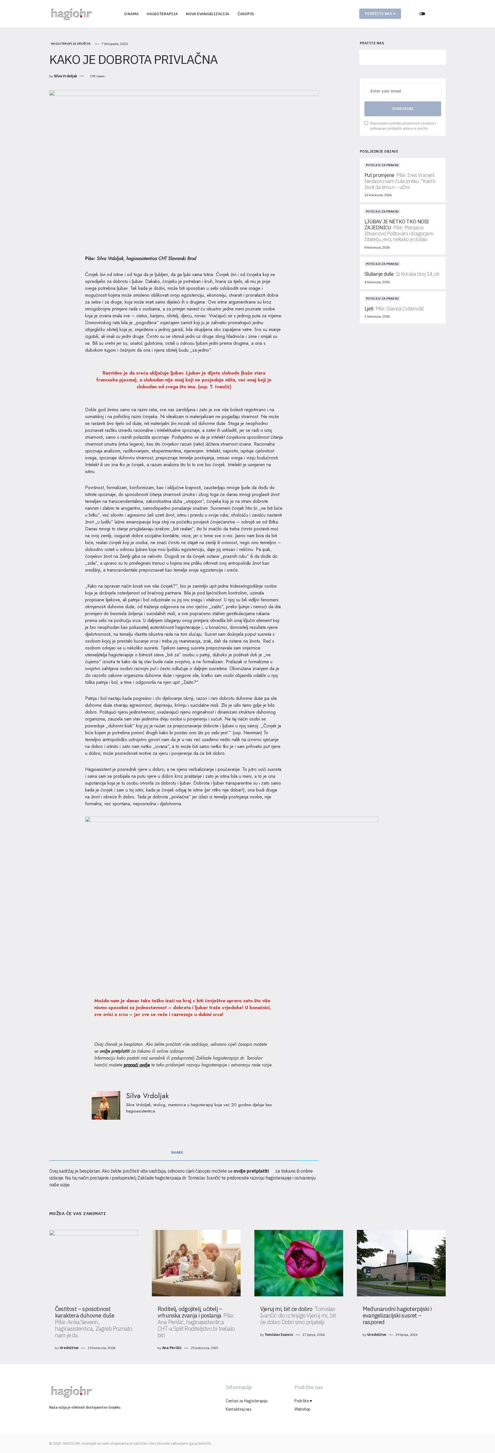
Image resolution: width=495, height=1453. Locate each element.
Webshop (302, 1409)
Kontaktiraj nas (239, 1409)
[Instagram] (402, 57)
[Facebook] (376, 57)
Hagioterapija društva (71, 44)
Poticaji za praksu (382, 165)
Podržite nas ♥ (380, 13)
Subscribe (402, 109)
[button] (422, 14)
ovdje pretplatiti (115, 1051)
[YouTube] (429, 57)
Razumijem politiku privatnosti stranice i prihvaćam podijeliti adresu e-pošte (403, 126)
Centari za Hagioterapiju (246, 1400)
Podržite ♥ (303, 1400)
